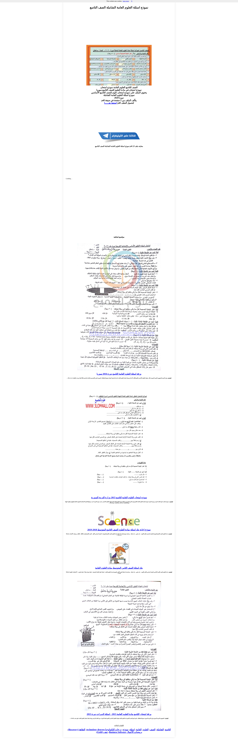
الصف (152, 729)
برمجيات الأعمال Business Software (125, 732)
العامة (139, 729)
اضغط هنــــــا (110, 103)
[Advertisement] (119, 28)
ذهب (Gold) (102, 732)
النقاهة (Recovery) (76, 729)
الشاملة (160, 729)
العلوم (146, 729)
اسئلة (132, 729)
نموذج (125, 729)
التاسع (168, 729)
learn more (126, 1)
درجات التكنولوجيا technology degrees (104, 729)
